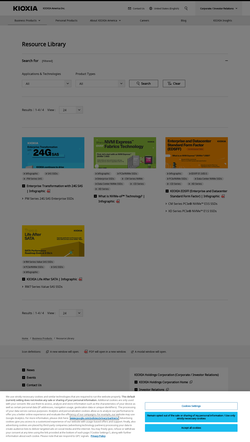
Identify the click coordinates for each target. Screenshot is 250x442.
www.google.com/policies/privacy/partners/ (94, 418)
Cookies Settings (191, 406)
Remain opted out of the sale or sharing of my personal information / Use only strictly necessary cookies (191, 417)
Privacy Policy (98, 435)
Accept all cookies (191, 428)
